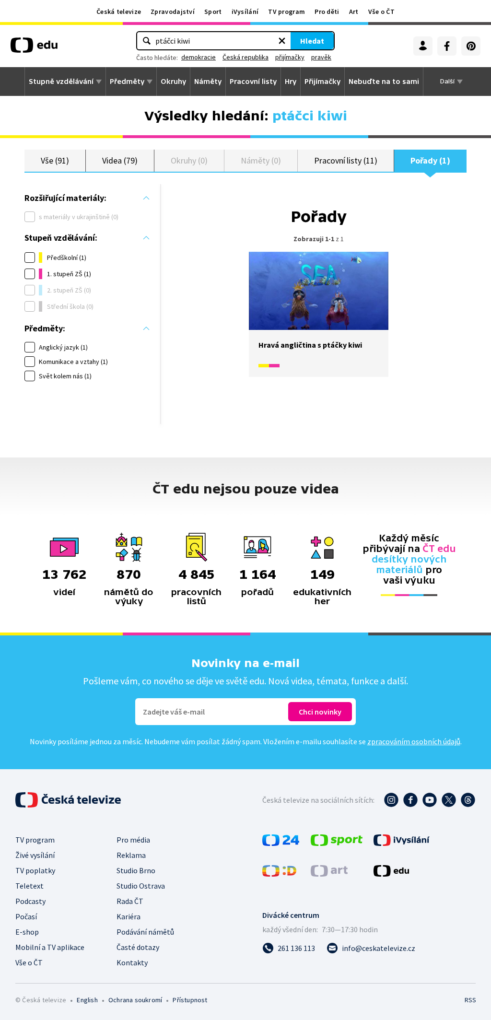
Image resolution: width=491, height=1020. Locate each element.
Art (354, 11)
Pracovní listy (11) (345, 160)
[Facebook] (446, 46)
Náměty (208, 81)
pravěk (321, 57)
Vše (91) (55, 160)
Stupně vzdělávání (61, 81)
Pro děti (327, 11)
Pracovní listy (253, 81)
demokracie (198, 57)
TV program (286, 11)
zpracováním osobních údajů (413, 741)
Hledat (312, 41)
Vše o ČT (381, 11)
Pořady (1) (430, 160)
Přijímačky (322, 81)
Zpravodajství (173, 11)
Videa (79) (119, 160)
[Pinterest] (470, 46)
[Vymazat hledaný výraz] (282, 40)
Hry (290, 81)
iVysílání (245, 11)
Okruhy (173, 81)
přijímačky (289, 57)
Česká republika (245, 57)
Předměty (127, 81)
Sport (213, 11)
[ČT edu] (34, 48)
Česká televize (118, 11)
